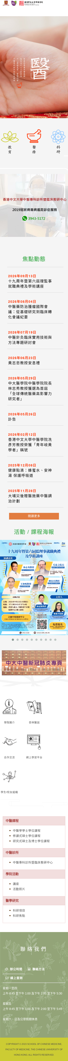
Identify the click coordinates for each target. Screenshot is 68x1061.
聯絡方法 (38, 969)
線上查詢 (16, 978)
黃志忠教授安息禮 (24, 363)
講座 (16, 883)
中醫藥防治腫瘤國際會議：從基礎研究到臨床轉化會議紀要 (30, 312)
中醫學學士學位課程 (27, 830)
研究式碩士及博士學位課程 (31, 841)
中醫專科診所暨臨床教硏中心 (33, 862)
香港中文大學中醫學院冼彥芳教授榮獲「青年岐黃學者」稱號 (30, 445)
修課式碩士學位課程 (27, 835)
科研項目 (19, 910)
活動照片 (19, 889)
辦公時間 (15, 969)
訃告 (12, 419)
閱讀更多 (34, 516)
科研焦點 (19, 915)
